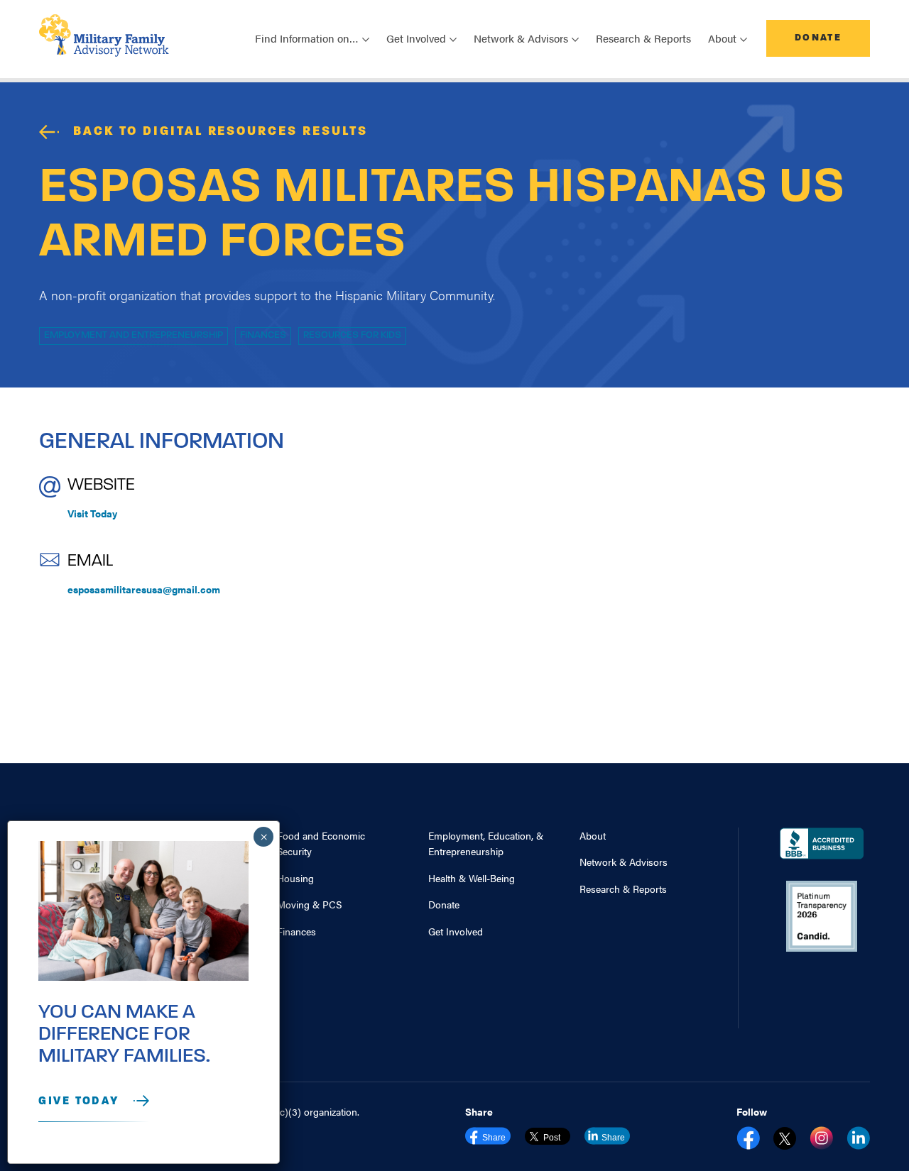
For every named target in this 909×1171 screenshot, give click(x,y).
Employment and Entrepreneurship (133, 335)
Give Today (78, 1101)
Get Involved (455, 931)
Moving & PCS (309, 904)
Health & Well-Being (471, 878)
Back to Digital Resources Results (220, 132)
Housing (295, 878)
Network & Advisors (623, 861)
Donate (818, 38)
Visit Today (92, 513)
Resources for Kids (352, 335)
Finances (263, 335)
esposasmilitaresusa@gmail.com (143, 589)
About (592, 835)
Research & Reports (643, 38)
